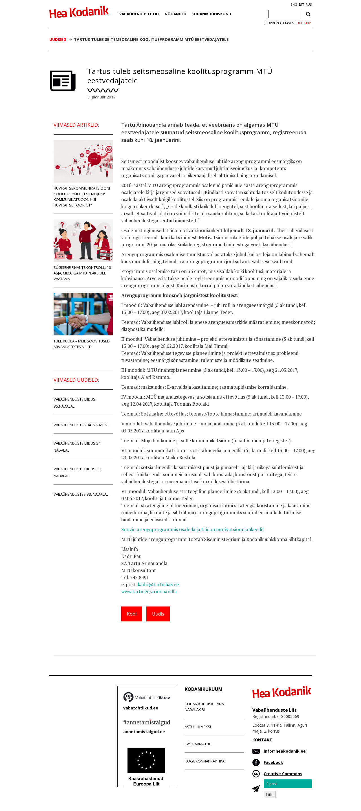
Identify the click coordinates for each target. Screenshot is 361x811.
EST (301, 4)
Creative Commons (283, 773)
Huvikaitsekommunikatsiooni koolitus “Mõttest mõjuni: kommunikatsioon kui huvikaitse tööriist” (82, 197)
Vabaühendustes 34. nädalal (81, 424)
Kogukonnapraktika (204, 761)
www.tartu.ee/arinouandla (149, 591)
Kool (132, 614)
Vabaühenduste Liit (139, 13)
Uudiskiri (304, 23)
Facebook (273, 762)
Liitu (270, 794)
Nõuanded (175, 13)
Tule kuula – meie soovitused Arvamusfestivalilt (82, 344)
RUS (309, 4)
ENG (294, 4)
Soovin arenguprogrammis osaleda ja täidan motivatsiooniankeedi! (192, 529)
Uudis (158, 614)
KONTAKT (262, 739)
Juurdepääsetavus (279, 23)
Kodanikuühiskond (211, 13)
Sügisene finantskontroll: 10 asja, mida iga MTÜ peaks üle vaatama (82, 273)
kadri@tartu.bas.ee (158, 584)
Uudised (57, 39)
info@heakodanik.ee (285, 751)
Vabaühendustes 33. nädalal (81, 494)
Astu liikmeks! (198, 726)
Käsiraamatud (198, 743)
